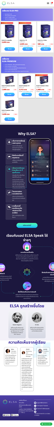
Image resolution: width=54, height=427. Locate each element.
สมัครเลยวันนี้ (27, 225)
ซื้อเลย (10, 49)
